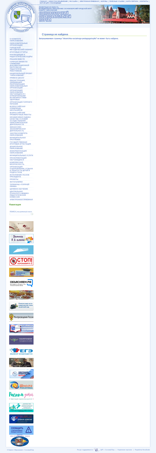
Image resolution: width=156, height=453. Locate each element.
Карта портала (132, 1)
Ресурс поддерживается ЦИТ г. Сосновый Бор (95, 450)
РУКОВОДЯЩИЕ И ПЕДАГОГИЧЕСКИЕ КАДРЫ (21, 55)
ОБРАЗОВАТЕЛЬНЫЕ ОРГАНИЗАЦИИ (19, 44)
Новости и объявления (58, 1)
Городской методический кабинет (21, 48)
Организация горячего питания (21, 103)
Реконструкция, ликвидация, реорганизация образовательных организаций (19, 84)
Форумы (104, 1)
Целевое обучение (19, 189)
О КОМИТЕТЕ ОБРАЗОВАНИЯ (16, 40)
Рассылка (73, 1)
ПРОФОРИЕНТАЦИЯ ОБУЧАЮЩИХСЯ (18, 159)
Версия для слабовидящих (50, 3)
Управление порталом (124, 450)
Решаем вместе (17, 59)
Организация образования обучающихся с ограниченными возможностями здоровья (18, 94)
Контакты (144, 1)
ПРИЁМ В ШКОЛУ (17, 78)
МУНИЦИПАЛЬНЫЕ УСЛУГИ (21, 155)
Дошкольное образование (16, 147)
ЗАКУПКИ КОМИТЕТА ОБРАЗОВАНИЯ (18, 134)
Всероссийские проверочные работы (20, 113)
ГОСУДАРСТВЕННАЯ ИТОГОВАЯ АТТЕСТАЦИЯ (20, 143)
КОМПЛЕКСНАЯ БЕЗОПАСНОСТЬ (17, 163)
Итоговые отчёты (19, 52)
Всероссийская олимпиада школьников (17, 108)
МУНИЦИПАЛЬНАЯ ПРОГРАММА (18, 138)
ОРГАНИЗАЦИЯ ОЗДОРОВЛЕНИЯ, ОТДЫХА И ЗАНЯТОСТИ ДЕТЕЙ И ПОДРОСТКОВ (21, 169)
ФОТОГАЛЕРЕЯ (16, 182)
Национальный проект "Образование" (21, 74)
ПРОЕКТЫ (14, 179)
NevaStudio (146, 450)
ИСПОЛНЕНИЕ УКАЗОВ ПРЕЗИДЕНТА (19, 176)
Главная (43, 1)
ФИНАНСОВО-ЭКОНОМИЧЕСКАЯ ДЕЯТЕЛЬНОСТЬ (18, 129)
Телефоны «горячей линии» (19, 185)
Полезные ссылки (116, 1)
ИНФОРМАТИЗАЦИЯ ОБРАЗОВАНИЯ (18, 152)
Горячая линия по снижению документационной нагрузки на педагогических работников (19, 66)
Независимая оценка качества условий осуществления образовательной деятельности (20, 120)
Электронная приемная (21, 199)
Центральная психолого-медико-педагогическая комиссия (19, 194)
